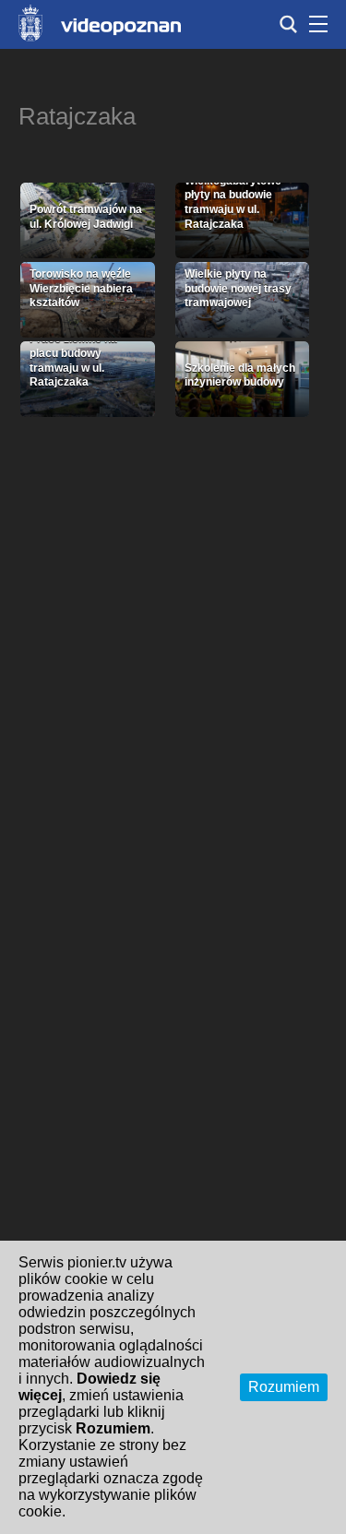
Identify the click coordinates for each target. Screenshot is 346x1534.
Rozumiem (283, 1387)
